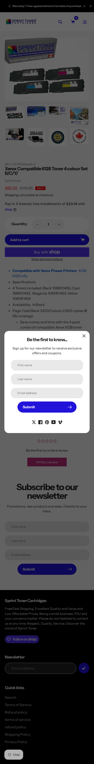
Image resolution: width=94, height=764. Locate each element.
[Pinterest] (47, 422)
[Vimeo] (60, 422)
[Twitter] (34, 422)
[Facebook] (40, 422)
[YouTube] (53, 422)
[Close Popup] (84, 336)
